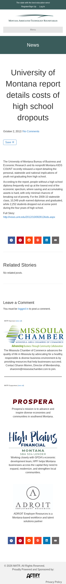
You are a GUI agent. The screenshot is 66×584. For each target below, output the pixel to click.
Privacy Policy (54, 582)
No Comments (31, 131)
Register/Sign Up (28, 6)
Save (8, 142)
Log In (42, 6)
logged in (23, 308)
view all (18, 321)
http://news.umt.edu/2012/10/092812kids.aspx (29, 217)
